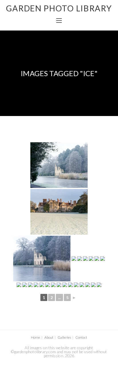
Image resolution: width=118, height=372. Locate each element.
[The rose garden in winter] (53, 284)
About (48, 337)
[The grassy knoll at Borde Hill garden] (30, 284)
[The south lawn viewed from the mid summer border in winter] (19, 284)
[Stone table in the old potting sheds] (64, 284)
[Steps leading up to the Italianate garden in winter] (59, 284)
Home (35, 337)
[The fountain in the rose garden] (76, 284)
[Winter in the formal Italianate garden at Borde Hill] (102, 258)
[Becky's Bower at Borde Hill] (99, 284)
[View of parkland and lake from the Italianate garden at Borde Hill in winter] (82, 284)
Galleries (64, 337)
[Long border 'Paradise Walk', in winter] (97, 258)
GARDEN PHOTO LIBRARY (59, 8)
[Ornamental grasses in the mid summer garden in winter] (42, 284)
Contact (81, 337)
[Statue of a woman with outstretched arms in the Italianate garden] (93, 284)
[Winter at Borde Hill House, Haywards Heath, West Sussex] (59, 212)
